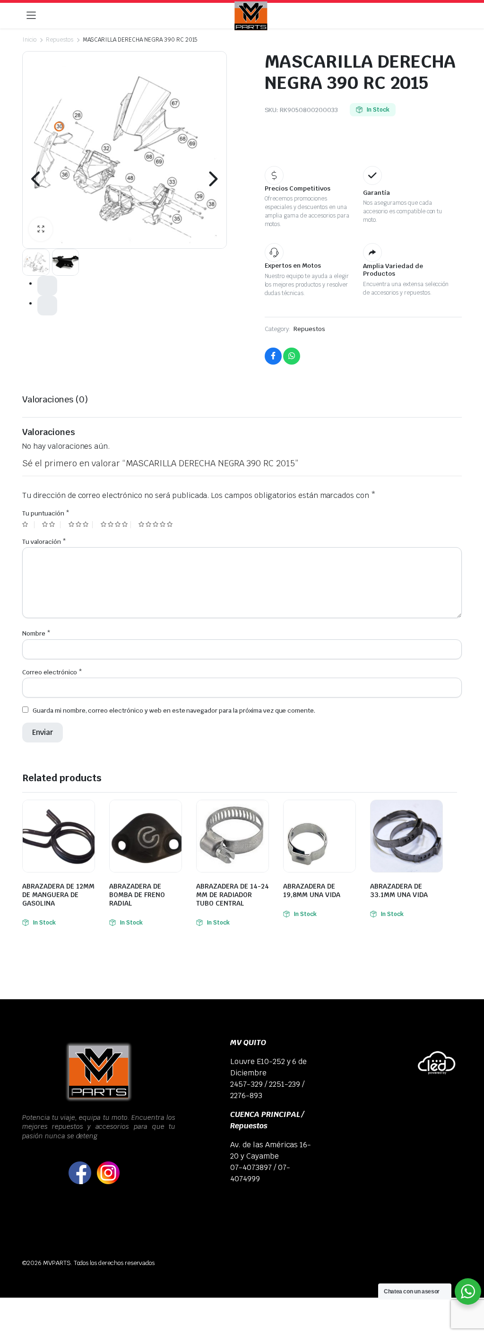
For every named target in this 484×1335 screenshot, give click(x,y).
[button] (40, 229)
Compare (86, 812)
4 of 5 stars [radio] (116, 524)
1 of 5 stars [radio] (28, 524)
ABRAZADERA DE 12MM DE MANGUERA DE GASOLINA (58, 894)
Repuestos (59, 40)
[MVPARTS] (251, 15)
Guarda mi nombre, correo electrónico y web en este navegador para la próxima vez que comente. (174, 711)
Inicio (29, 40)
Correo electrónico (52, 672)
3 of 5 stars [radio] (81, 524)
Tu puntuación (45, 513)
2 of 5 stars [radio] (51, 524)
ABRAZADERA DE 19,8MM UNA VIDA (311, 890)
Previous (36, 178)
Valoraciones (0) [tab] (55, 399)
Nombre (36, 633)
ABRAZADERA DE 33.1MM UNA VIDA (399, 890)
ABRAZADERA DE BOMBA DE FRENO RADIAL (137, 894)
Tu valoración (44, 542)
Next (212, 178)
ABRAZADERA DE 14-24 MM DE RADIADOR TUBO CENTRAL (232, 894)
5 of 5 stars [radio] (156, 524)
